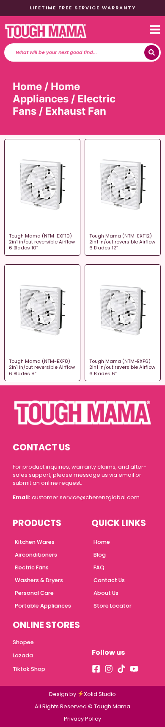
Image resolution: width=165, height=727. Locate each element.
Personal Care (34, 593)
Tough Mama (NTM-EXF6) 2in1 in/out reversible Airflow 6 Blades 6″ (122, 367)
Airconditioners (36, 554)
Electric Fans (32, 567)
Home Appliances (46, 92)
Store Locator (113, 605)
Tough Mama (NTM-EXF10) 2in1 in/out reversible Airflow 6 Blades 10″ (42, 242)
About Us (106, 593)
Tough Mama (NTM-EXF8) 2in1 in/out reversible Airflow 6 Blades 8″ (42, 367)
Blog (100, 554)
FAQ (99, 567)
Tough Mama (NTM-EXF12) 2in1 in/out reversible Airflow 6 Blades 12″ (122, 242)
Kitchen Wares (35, 542)
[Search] (151, 52)
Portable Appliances (43, 605)
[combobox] (77, 52)
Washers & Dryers (39, 580)
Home (27, 86)
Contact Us (109, 580)
